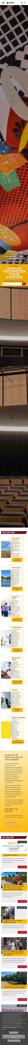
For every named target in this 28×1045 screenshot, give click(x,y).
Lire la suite (22, 867)
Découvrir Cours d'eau (17, 588)
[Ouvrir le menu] (3, 2)
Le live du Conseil (9, 271)
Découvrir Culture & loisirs (17, 619)
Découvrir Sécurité (17, 709)
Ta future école (20, 271)
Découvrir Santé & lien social (17, 682)
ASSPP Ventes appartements (14, 277)
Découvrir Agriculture (17, 559)
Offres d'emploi (14, 274)
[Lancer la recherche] (24, 283)
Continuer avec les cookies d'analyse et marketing (13, 1036)
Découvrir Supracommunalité (18, 741)
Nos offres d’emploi (11, 822)
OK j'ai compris (13, 1032)
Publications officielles (14, 268)
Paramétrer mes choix (14, 1040)
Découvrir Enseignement (17, 650)
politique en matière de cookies (9, 1027)
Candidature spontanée (12, 826)
